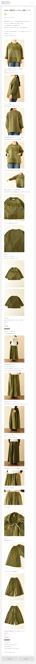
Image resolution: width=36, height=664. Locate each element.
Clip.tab (12, 652)
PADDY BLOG (6, 2)
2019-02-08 (6, 652)
